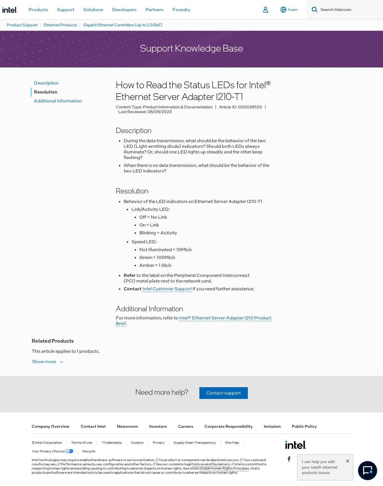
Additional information (58, 101)
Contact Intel (93, 426)
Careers (185, 426)
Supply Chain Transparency (195, 443)
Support (65, 10)
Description (46, 83)
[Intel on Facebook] (289, 458)
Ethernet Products (60, 24)
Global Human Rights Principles (224, 468)
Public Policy (304, 426)
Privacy (158, 443)
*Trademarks (111, 443)
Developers (124, 10)
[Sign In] (266, 10)
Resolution (45, 92)
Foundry (181, 10)
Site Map (232, 443)
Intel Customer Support (167, 289)
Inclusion (272, 426)
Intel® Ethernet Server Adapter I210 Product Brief (193, 320)
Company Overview (51, 426)
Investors (158, 426)
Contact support (223, 393)
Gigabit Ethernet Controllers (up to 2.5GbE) (122, 24)
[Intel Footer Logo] (296, 445)
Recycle (88, 451)
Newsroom (127, 426)
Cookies (137, 443)
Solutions (93, 10)
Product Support (22, 24)
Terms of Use (81, 443)
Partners (154, 10)
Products (38, 10)
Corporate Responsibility (228, 426)
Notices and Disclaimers (211, 464)
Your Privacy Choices (48, 451)
